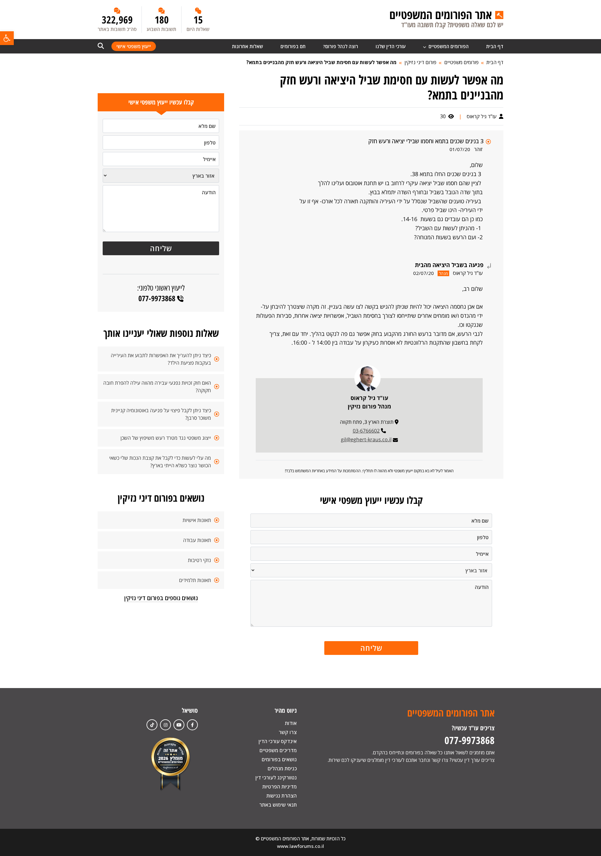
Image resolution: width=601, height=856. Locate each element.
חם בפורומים (293, 46)
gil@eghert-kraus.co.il (366, 439)
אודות (291, 723)
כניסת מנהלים (282, 768)
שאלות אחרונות (247, 46)
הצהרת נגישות (281, 795)
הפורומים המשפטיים (448, 46)
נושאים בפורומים (279, 759)
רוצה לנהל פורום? (340, 46)
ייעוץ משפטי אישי (133, 46)
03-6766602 (366, 430)
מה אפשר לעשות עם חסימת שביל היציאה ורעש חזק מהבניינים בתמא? (321, 62)
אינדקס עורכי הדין (278, 741)
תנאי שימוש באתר (278, 804)
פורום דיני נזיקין (420, 62)
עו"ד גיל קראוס (482, 116)
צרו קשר (288, 732)
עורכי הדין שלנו (391, 46)
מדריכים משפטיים (278, 750)
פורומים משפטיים (461, 62)
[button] (7, 38)
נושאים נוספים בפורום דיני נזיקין (161, 598)
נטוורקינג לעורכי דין (276, 777)
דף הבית (494, 46)
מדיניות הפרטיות (279, 786)
